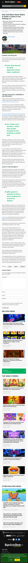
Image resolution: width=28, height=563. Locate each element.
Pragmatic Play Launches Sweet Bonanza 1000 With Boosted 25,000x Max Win (13, 423)
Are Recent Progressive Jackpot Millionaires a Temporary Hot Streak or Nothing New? (12, 360)
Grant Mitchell (11, 36)
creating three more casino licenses (10, 101)
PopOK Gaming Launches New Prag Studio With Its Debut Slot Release (14, 406)
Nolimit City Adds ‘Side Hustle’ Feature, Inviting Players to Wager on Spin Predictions (12, 342)
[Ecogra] (21, 536)
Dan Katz (6, 526)
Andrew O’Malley (7, 326)
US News (22, 266)
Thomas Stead (7, 391)
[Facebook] (16, 540)
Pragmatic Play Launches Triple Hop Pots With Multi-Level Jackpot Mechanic (13, 388)
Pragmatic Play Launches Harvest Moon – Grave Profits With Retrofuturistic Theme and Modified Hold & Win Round (13, 441)
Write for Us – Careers (6, 552)
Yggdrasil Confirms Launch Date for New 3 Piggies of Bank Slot (13, 476)
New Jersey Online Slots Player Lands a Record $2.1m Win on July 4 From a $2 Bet (13, 324)
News (7, 10)
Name (3, 291)
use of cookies (17, 557)
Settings (11, 559)
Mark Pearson (7, 363)
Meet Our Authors (5, 551)
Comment (4, 277)
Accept (17, 559)
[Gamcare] (6, 532)
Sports (15, 266)
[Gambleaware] (17, 532)
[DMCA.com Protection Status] (11, 536)
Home (3, 10)
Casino (10, 266)
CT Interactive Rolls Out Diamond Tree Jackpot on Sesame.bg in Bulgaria (12, 459)
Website (4, 298)
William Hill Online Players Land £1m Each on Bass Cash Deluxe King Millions (12, 515)
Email (3, 295)
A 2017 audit (5, 217)
